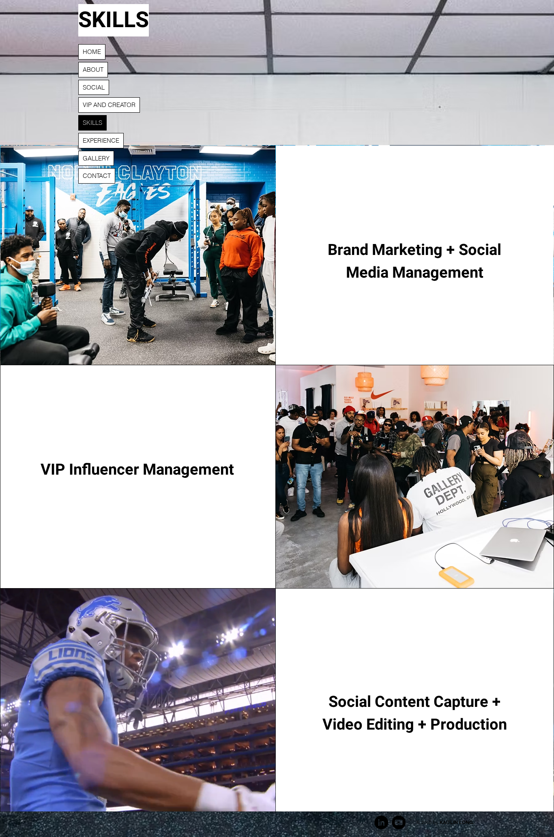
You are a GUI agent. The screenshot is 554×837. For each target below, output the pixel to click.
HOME (92, 52)
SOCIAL (94, 87)
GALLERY (96, 158)
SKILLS (92, 122)
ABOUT (93, 69)
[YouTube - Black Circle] (399, 822)
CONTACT (97, 176)
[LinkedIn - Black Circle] (381, 822)
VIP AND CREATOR (109, 105)
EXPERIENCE (101, 140)
